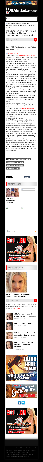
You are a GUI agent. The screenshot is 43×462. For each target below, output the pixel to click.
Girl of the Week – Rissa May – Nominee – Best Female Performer (24, 344)
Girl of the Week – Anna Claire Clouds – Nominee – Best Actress (25, 315)
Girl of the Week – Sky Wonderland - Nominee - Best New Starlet (19, 296)
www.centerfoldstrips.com (27, 55)
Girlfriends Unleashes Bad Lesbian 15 (10, 200)
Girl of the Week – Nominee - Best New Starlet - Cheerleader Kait (25, 334)
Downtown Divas (24, 159)
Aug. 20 (13, 159)
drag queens (10, 162)
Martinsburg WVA (12, 168)
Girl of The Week (15, 267)
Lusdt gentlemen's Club (14, 165)
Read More (16, 309)
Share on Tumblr (27, 177)
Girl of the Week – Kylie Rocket (24, 323)
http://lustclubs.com (28, 109)
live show (20, 162)
